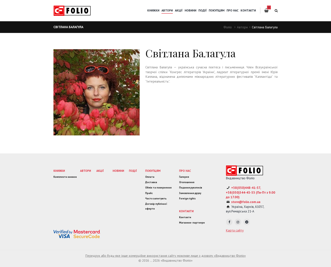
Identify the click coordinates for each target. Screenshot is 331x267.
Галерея (184, 177)
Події (202, 10)
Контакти (248, 10)
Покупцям (216, 10)
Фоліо (228, 27)
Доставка (151, 182)
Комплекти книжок (65, 177)
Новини (190, 10)
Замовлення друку (190, 193)
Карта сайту (235, 230)
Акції (179, 10)
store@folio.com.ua (245, 202)
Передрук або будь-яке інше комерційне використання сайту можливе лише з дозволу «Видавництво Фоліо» (165, 256)
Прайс (149, 193)
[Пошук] (275, 10)
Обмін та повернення (158, 187)
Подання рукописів (190, 187)
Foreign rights (187, 198)
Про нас (232, 10)
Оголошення (186, 182)
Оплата (149, 177)
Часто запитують (155, 198)
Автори (242, 27)
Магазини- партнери (192, 222)
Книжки (153, 10)
